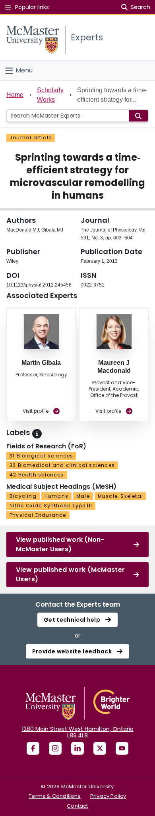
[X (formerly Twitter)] (99, 748)
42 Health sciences (37, 474)
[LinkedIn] (77, 748)
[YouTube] (122, 748)
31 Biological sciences (41, 455)
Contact (77, 806)
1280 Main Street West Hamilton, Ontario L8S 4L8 (78, 732)
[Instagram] (55, 748)
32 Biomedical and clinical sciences (62, 465)
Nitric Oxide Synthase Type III (51, 505)
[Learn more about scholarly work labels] (37, 433)
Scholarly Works (50, 95)
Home (14, 94)
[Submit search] (138, 115)
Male (83, 496)
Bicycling (23, 496)
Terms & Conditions (55, 796)
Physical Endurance (38, 515)
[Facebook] (33, 748)
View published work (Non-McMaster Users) (60, 544)
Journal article (31, 137)
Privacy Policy (108, 796)
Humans (56, 496)
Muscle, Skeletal (120, 496)
